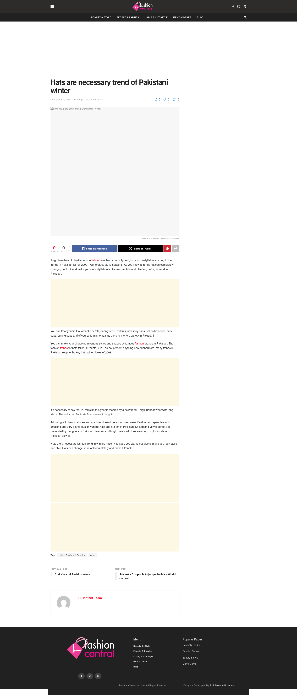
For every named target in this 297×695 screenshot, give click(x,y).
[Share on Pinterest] (167, 248)
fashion (139, 343)
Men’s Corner (182, 17)
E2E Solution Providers (222, 685)
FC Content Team (89, 598)
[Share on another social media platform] (175, 248)
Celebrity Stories (191, 645)
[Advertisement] (115, 52)
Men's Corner (190, 663)
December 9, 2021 (61, 99)
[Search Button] (245, 17)
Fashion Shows (191, 651)
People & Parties (128, 17)
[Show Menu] (52, 6)
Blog (200, 17)
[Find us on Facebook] (233, 6)
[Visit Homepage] (143, 6)
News (93, 555)
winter (96, 260)
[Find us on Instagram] (238, 6)
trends (64, 348)
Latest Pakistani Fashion (72, 555)
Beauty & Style (101, 17)
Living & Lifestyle (156, 17)
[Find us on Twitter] (244, 6)
